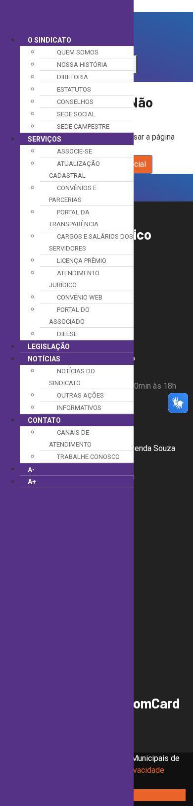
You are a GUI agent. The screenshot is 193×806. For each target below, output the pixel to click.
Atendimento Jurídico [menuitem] (74, 279)
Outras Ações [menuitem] (80, 395)
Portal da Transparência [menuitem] (73, 218)
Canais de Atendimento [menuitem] (70, 438)
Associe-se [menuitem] (74, 151)
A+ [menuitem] (32, 482)
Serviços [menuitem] (44, 139)
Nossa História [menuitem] (82, 64)
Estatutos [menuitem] (74, 89)
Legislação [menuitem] (49, 347)
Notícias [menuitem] (44, 359)
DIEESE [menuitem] (67, 334)
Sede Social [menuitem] (76, 114)
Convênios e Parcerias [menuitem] (72, 193)
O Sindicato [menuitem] (49, 40)
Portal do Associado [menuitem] (69, 315)
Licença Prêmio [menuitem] (81, 260)
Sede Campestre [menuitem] (83, 126)
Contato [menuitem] (44, 420)
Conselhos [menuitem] (75, 101)
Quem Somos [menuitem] (77, 52)
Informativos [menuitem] (79, 407)
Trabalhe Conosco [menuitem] (88, 456)
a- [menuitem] (31, 469)
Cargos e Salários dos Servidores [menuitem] (91, 242)
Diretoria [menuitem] (72, 77)
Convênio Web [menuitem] (79, 297)
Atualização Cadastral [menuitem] (74, 169)
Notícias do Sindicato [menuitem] (72, 377)
